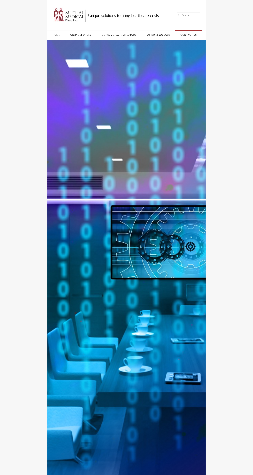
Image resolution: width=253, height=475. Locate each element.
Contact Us (188, 35)
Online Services (80, 35)
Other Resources (158, 35)
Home (56, 35)
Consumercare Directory (119, 35)
